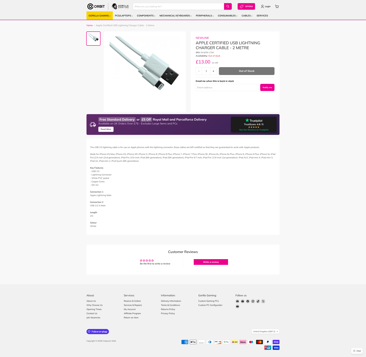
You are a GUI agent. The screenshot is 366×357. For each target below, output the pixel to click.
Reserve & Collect (132, 301)
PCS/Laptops (123, 15)
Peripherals (204, 15)
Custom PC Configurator (210, 305)
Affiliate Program (132, 313)
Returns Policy (168, 309)
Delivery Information (171, 301)
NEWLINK (202, 38)
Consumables (227, 15)
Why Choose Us (94, 305)
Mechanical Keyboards (175, 15)
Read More (106, 129)
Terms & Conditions (170, 305)
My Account (130, 309)
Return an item (131, 317)
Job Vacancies (93, 317)
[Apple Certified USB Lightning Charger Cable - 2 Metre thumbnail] (93, 38)
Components (145, 15)
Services (262, 15)
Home (89, 25)
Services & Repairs (133, 305)
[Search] (228, 6)
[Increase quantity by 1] (213, 71)
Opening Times (94, 309)
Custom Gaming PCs (208, 301)
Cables (246, 15)
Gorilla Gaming (99, 15)
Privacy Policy (168, 313)
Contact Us (91, 313)
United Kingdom (264, 331)
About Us (91, 301)
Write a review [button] (211, 262)
